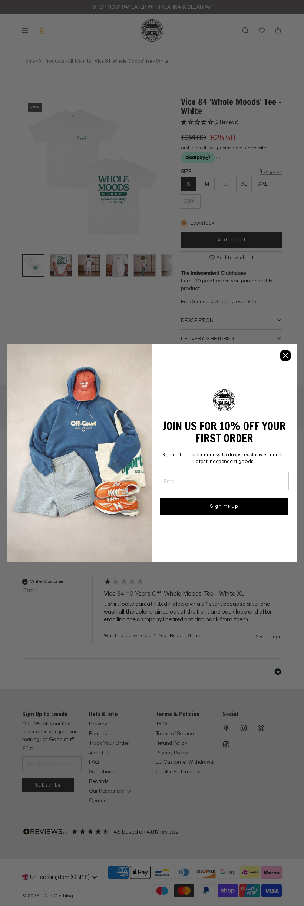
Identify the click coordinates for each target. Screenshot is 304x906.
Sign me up (224, 506)
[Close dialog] (285, 355)
